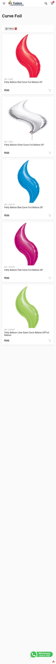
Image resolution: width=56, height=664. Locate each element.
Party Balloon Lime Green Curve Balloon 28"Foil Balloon (26, 333)
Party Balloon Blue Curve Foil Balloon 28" (23, 207)
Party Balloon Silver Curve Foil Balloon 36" (24, 145)
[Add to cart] (49, 90)
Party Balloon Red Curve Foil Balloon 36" (23, 82)
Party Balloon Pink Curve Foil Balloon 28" (23, 270)
